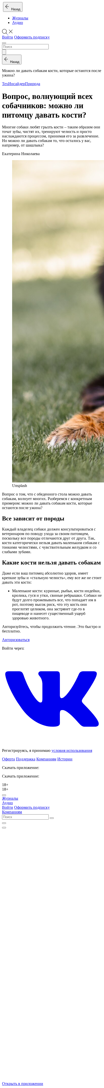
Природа (32, 84)
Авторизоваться (16, 640)
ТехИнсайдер (13, 84)
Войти (7, 37)
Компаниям (46, 759)
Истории (64, 759)
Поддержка (25, 759)
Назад (14, 9)
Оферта (8, 759)
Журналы (20, 18)
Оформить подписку (32, 37)
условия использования (71, 750)
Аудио (17, 22)
